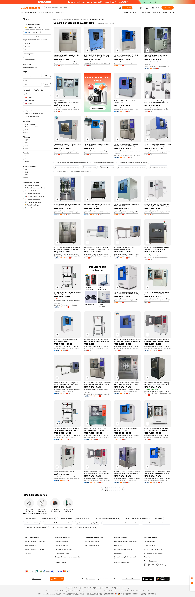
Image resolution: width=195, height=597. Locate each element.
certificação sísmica (108, 167)
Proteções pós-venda (62, 553)
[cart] (147, 8)
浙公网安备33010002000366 (130, 594)
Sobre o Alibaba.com (32, 537)
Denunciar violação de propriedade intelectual (125, 558)
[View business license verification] (116, 594)
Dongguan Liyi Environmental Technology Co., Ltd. (157, 213)
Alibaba (55, 19)
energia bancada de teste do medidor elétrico (133, 167)
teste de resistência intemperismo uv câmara (59, 523)
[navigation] (37, 254)
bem (46, 75)
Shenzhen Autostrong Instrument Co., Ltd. (67, 153)
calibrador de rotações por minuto (36, 527)
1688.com (77, 588)
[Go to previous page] (102, 489)
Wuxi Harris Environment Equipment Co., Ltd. (157, 257)
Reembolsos (118, 553)
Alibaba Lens (36, 579)
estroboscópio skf (31, 518)
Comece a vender (149, 545)
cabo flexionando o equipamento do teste (107, 518)
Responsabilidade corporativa (34, 549)
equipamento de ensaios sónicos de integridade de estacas (122, 523)
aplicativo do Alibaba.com (131, 579)
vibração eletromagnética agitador (104, 162)
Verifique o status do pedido (153, 549)
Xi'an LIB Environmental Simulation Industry (67, 109)
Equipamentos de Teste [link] (96, 19)
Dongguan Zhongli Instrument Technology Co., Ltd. (127, 155)
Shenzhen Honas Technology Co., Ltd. (96, 153)
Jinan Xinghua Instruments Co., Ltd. (155, 153)
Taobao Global (105, 588)
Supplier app (90, 579)
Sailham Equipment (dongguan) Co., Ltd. (156, 66)
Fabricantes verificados (92, 541)
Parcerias (147, 557)
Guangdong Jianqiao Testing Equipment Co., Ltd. (97, 256)
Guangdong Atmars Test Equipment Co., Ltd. (67, 213)
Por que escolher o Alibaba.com (35, 541)
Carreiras (28, 553)
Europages (127, 588)
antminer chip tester (90, 167)
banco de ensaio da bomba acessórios (68, 167)
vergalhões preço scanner (159, 167)
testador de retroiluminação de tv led (62, 527)
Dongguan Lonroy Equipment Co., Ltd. (126, 213)
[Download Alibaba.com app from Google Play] (163, 579)
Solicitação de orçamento (93, 545)
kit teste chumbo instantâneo (80, 171)
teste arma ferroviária (48, 518)
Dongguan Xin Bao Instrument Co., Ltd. (126, 109)
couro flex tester (61, 171)
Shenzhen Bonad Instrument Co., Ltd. (156, 109)
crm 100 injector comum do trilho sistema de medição (72, 162)
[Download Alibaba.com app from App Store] (148, 579)
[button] (120, 7)
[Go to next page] (123, 489)
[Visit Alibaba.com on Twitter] (153, 564)
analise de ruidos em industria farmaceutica (157, 523)
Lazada (97, 588)
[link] (192, 577)
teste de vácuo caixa (66, 518)
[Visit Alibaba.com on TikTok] (165, 564)
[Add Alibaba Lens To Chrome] (57, 579)
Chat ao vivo (118, 545)
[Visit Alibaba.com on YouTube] (161, 564)
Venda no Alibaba (149, 541)
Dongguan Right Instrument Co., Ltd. (65, 305)
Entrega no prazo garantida (63, 549)
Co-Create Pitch (30, 545)
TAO (113, 588)
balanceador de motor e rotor (87, 527)
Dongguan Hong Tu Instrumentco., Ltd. (66, 64)
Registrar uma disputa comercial (124, 549)
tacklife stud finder (83, 518)
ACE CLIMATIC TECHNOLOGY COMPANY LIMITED (97, 64)
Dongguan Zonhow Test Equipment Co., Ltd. (97, 213)
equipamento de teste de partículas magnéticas (133, 162)
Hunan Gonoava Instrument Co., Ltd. (125, 64)
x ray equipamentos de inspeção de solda (136, 518)
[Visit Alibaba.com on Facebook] (145, 564)
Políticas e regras (60, 562)
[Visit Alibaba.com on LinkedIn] (149, 564)
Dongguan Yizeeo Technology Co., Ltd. (126, 256)
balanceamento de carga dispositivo (88, 523)
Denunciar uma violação (121, 562)
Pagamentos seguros (61, 541)
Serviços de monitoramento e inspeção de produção (67, 558)
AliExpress (68, 588)
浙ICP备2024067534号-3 (149, 594)
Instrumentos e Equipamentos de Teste (73, 19)
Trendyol (119, 588)
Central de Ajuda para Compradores (125, 541)
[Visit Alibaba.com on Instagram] (157, 564)
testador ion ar (158, 518)
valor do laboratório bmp (33, 523)
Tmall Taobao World (87, 588)
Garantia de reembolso (62, 545)
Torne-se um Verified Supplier (153, 553)
